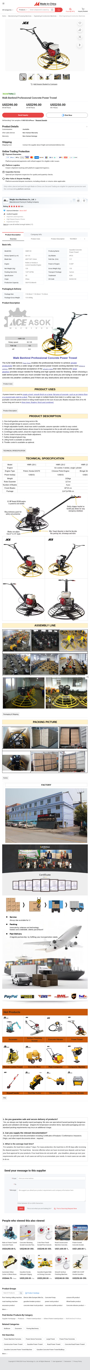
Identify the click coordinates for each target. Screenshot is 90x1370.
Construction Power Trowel (13, 1344)
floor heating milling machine (12, 1297)
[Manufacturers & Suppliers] (45, 4)
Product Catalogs (33, 1293)
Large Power (50, 1339)
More (4, 1354)
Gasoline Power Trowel (34, 1344)
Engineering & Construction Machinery (45, 16)
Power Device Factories (34, 1339)
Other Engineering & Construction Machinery (72, 16)
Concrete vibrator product (75, 1305)
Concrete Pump (50, 1297)
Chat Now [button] (68, 115)
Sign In (5, 224)
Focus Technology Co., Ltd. (31, 1361)
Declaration (67, 1361)
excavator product (8, 1305)
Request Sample (41, 120)
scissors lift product (73, 1297)
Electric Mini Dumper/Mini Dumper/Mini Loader (39, 1297)
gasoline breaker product (32, 1301)
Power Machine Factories (12, 1339)
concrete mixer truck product (33, 1305)
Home (4, 16)
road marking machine (9, 1301)
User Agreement (57, 1361)
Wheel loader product (73, 1301)
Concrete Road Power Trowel (75, 1344)
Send (21, 1208)
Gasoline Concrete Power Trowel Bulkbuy (50, 1349)
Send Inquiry (23, 115)
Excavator (18, 1328)
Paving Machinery (32, 1328)
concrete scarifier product (53, 1305)
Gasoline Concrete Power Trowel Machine (18, 1349)
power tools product (52, 1301)
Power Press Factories (67, 1339)
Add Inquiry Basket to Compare (45, 84)
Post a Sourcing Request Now (65, 1208)
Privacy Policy (77, 1361)
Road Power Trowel (53, 1344)
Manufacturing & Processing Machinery (20, 16)
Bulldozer (7, 1328)
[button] (80, 239)
